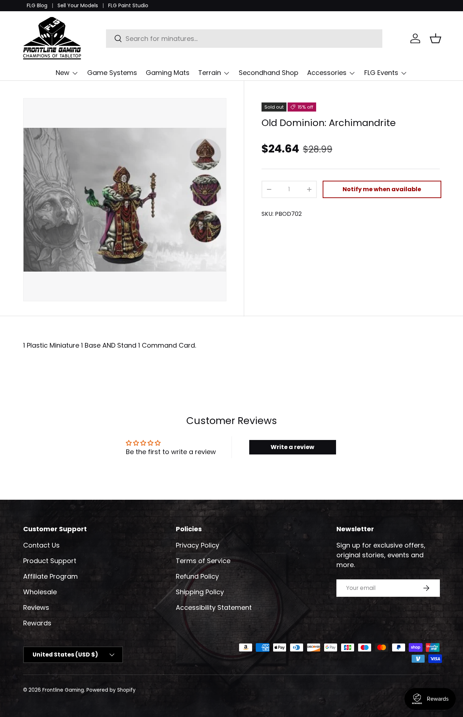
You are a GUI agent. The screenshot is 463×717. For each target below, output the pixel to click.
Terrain (209, 72)
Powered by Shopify (111, 690)
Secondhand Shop (268, 72)
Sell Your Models (78, 5)
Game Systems (112, 72)
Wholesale (40, 591)
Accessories (327, 72)
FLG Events (381, 72)
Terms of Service (203, 560)
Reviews (36, 607)
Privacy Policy (197, 545)
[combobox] (244, 38)
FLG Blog (37, 5)
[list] (125, 199)
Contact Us (41, 545)
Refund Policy (197, 576)
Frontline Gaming (63, 690)
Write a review (292, 447)
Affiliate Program (50, 576)
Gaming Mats (168, 72)
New (62, 72)
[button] (435, 38)
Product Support (49, 560)
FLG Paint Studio (128, 5)
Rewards (37, 623)
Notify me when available (382, 189)
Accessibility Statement (214, 607)
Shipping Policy (200, 591)
